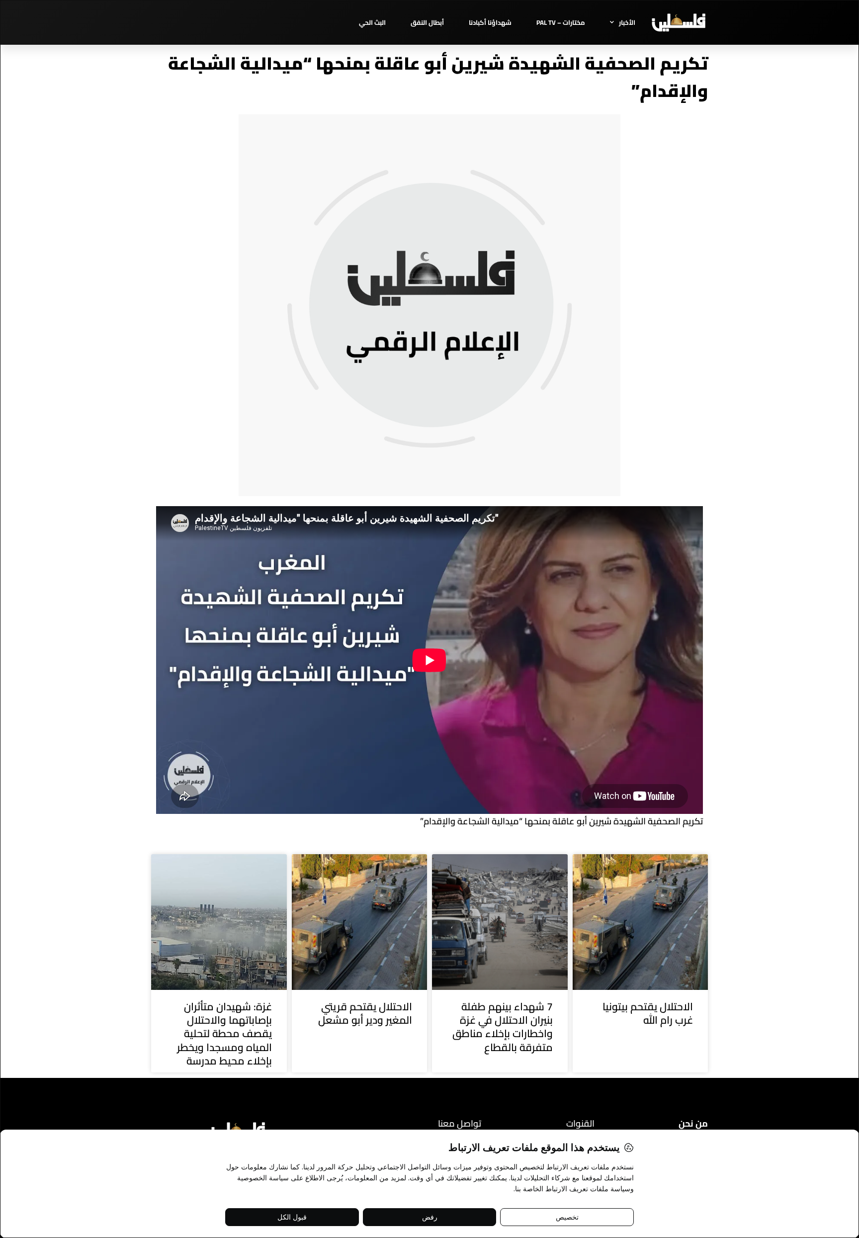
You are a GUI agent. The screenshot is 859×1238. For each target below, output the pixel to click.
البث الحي (372, 22)
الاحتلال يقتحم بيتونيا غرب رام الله (647, 1013)
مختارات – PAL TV (560, 22)
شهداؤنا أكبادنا (490, 22)
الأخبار (627, 22)
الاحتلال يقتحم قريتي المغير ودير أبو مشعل (365, 1013)
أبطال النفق (427, 22)
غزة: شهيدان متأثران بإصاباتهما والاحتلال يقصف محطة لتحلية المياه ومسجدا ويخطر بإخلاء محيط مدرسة (224, 1033)
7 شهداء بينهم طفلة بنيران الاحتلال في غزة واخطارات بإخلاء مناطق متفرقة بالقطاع (502, 1027)
